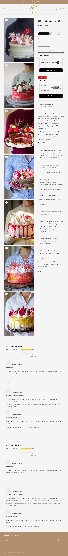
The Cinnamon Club (12, 552)
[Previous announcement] (3, 2)
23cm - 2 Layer (44, 37)
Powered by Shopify (20, 552)
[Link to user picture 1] (11, 381)
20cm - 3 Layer (56, 34)
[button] (3, 9)
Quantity (40, 41)
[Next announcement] (65, 2)
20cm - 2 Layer (44, 34)
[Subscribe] (32, 540)
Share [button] (41, 271)
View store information (46, 109)
